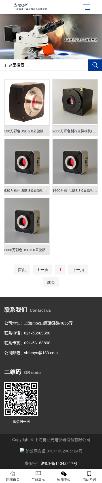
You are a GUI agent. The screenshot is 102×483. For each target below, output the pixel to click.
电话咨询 (89, 479)
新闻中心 (64, 479)
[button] (26, 54)
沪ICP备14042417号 (59, 463)
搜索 (95, 65)
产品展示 (38, 479)
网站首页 (13, 479)
